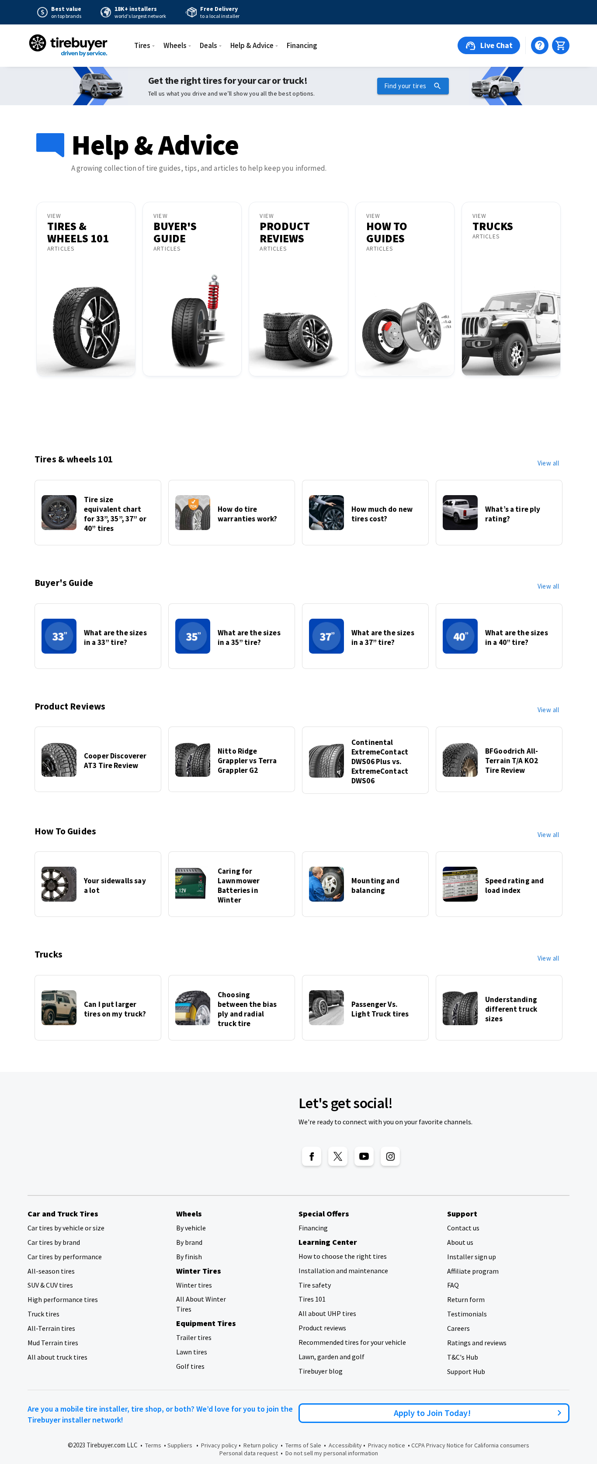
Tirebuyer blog (320, 1371)
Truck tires (43, 1313)
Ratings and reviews (477, 1342)
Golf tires (190, 1366)
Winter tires (194, 1285)
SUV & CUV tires (50, 1285)
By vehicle (191, 1227)
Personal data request (248, 1453)
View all (548, 463)
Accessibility (345, 1445)
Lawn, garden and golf (331, 1356)
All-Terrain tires (51, 1328)
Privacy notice (386, 1445)
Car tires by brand (54, 1242)
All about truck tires (57, 1357)
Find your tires (405, 86)
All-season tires (51, 1271)
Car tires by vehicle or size (66, 1227)
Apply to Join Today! (434, 1412)
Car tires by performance (65, 1256)
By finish (189, 1256)
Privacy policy (219, 1445)
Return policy (260, 1445)
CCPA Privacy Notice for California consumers (470, 1445)
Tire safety (314, 1285)
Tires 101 (312, 1299)
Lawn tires (191, 1351)
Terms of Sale (303, 1445)
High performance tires (63, 1299)
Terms (153, 1445)
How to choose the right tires (342, 1256)
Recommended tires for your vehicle (352, 1342)
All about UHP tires (327, 1313)
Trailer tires (194, 1337)
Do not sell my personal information (331, 1453)
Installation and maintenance (343, 1270)
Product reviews (322, 1327)
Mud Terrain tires (53, 1342)
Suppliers (179, 1445)
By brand (189, 1242)
